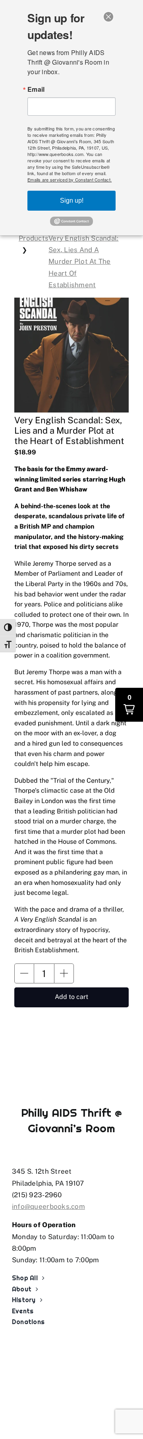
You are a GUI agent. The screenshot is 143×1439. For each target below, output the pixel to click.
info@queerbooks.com (48, 1206)
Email (35, 89)
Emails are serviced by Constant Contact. (69, 179)
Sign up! (71, 200)
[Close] (108, 17)
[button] (24, 973)
